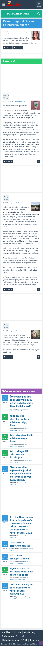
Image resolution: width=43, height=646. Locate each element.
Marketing (29, 632)
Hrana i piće (28, 483)
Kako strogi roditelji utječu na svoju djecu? (21, 438)
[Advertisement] (21, 77)
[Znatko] (14, 3)
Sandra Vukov (21, 579)
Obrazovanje (28, 460)
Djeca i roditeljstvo (24, 32)
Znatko (6, 632)
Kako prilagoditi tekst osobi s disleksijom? (19, 454)
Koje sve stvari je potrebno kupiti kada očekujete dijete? (22, 571)
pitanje (12, 32)
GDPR (24, 640)
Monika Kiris (13, 484)
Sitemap (34, 640)
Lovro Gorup (14, 462)
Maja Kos (20, 430)
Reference (8, 636)
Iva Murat (19, 203)
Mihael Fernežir (20, 101)
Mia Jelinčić (13, 598)
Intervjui (16, 632)
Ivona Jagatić (20, 331)
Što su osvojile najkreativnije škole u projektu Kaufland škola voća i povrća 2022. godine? (21, 473)
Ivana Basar (8, 34)
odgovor (12, 101)
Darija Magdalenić (23, 411)
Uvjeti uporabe (10, 640)
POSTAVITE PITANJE (18, 13)
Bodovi (20, 636)
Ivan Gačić (20, 563)
